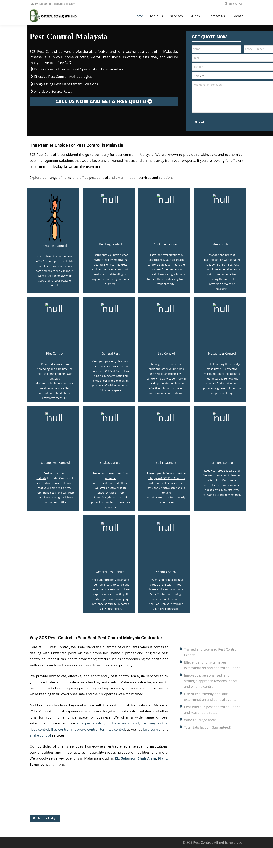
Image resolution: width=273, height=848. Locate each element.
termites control (112, 729)
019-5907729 (235, 3)
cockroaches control (123, 723)
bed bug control (154, 723)
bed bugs (99, 264)
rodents (41, 478)
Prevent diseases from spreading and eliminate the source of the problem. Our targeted (55, 371)
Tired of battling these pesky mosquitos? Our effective (222, 366)
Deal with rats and (54, 473)
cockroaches (156, 259)
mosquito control (84, 729)
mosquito (210, 374)
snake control (40, 735)
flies (38, 383)
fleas (206, 259)
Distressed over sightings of (166, 255)
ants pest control (90, 723)
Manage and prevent (222, 255)
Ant (39, 256)
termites (152, 497)
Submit (199, 122)
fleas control (39, 729)
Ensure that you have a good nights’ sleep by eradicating (110, 257)
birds (152, 369)
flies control (60, 729)
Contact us (63, 806)
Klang (163, 758)
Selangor (128, 758)
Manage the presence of (166, 364)
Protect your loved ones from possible (111, 476)
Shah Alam (147, 758)
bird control (152, 729)
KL (117, 758)
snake (95, 483)
